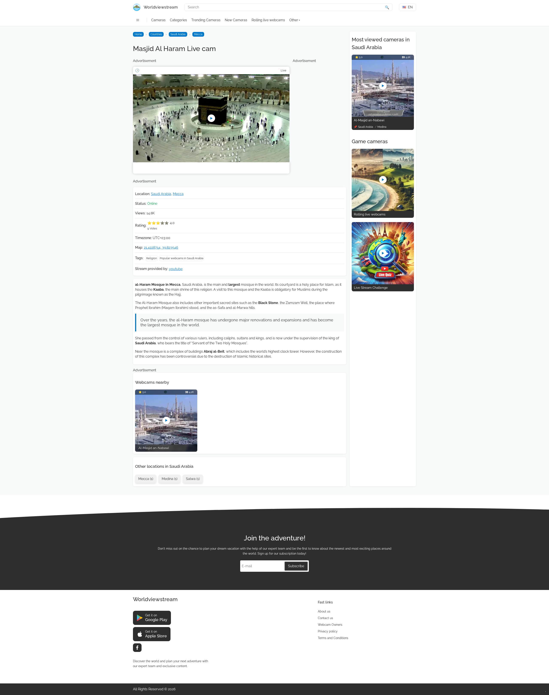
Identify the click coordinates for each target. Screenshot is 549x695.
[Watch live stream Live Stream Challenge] (383, 283)
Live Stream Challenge (371, 288)
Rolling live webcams (268, 20)
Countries (156, 34)
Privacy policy (328, 631)
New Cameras (236, 20)
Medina (381, 126)
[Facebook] (137, 647)
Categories (178, 20)
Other (293, 20)
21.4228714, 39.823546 (161, 247)
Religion (151, 258)
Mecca (198, 34)
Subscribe (296, 566)
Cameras (158, 20)
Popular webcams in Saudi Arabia (181, 258)
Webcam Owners (330, 624)
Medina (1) (169, 479)
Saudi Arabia (178, 34)
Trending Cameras (205, 20)
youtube (175, 269)
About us (324, 611)
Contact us (325, 618)
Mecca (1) (145, 479)
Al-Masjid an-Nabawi (369, 120)
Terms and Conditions (333, 638)
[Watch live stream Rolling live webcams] (383, 210)
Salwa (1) (193, 479)
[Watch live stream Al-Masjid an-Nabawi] (383, 116)
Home (138, 34)
